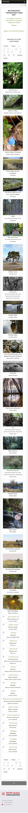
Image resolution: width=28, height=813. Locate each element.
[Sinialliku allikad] (13, 327)
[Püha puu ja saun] (13, 229)
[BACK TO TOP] (14, 783)
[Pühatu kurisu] (13, 75)
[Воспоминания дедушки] (13, 541)
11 (20, 52)
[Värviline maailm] (13, 625)
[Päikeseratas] (13, 641)
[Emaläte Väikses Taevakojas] (13, 133)
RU (25, 5)
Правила (14, 25)
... (12, 49)
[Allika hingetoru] (13, 443)
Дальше (20, 55)
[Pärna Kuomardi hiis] (13, 462)
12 (4, 55)
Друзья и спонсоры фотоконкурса (14, 31)
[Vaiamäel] (13, 633)
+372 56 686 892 (8, 802)
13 (9, 55)
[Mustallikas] (13, 739)
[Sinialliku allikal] (13, 307)
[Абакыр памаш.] (13, 486)
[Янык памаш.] (13, 513)
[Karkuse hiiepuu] (13, 675)
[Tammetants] (13, 284)
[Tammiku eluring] (13, 657)
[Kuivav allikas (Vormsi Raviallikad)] (13, 163)
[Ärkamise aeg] (13, 649)
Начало (6, 46)
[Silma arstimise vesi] (13, 617)
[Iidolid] (13, 207)
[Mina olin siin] (13, 747)
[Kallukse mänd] (13, 257)
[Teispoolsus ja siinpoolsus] (13, 392)
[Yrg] (13, 420)
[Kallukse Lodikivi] (13, 102)
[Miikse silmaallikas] (13, 602)
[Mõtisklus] (13, 683)
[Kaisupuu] (13, 667)
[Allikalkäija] (13, 731)
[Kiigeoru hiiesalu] (13, 707)
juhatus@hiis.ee (8, 804)
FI (23, 5)
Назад (13, 46)
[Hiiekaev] (13, 691)
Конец (5, 58)
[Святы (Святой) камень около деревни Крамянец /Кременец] (13, 346)
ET (21, 5)
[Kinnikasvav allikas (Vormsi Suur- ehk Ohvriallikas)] (13, 184)
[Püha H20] (13, 366)
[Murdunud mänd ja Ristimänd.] (13, 699)
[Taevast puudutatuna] (13, 715)
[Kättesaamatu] (13, 723)
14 (13, 55)
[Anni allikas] (13, 581)
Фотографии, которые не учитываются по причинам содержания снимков (14, 20)
